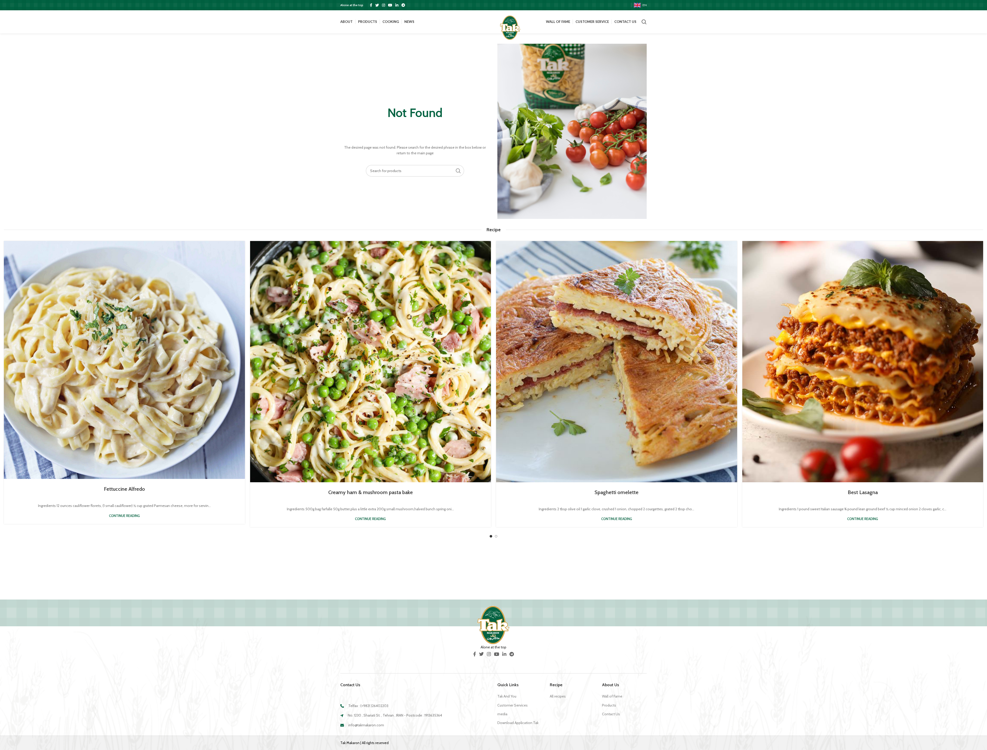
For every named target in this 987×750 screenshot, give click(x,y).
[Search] (644, 22)
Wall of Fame (612, 696)
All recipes (558, 696)
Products (609, 705)
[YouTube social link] (390, 5)
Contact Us (611, 714)
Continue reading (124, 515)
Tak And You (506, 696)
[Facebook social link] (371, 5)
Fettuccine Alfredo (124, 489)
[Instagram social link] (383, 5)
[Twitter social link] (377, 5)
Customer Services (512, 705)
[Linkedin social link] (397, 5)
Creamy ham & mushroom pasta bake (370, 492)
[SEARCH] (458, 171)
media (502, 714)
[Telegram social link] (403, 5)
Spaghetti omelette (616, 492)
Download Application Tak (517, 722)
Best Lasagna (863, 492)
